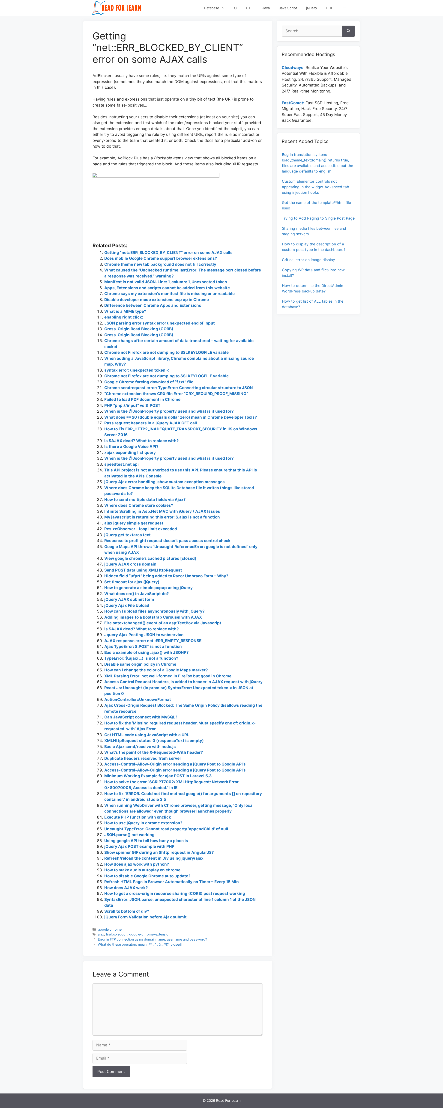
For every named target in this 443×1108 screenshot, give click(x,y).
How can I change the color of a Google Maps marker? (156, 670)
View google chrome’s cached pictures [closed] (150, 558)
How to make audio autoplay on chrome (142, 870)
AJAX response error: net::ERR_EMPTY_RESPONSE (152, 640)
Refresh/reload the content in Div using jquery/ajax (154, 858)
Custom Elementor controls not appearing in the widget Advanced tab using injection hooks (315, 187)
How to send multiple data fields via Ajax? (145, 499)
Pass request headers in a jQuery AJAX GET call (150, 423)
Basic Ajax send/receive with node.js (140, 746)
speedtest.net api (121, 464)
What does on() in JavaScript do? (136, 593)
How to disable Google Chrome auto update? (147, 876)
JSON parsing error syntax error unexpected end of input (159, 323)
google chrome (110, 929)
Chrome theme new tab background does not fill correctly (160, 264)
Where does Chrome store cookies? (138, 505)
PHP (329, 8)
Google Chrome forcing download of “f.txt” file (148, 382)
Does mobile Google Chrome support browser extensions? (160, 258)
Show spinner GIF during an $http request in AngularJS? (159, 852)
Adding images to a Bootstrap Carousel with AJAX (153, 617)
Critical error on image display (308, 259)
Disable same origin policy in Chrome (140, 664)
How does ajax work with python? (136, 864)
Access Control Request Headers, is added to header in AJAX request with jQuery (183, 681)
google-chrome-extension (149, 934)
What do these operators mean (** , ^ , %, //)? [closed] (140, 944)
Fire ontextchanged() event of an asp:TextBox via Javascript (162, 623)
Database (211, 8)
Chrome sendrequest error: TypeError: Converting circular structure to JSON (178, 387)
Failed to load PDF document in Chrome (142, 399)
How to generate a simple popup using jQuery (148, 587)
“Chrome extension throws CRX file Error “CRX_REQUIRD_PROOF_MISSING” (176, 393)
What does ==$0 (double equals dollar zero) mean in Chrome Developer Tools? (180, 417)
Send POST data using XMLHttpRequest (143, 570)
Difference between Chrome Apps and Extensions (152, 305)
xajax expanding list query (130, 452)
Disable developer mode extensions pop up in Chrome (156, 299)
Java (266, 8)
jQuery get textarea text (127, 535)
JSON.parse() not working (129, 834)
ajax (101, 934)
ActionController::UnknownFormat (137, 699)
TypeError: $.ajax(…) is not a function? (141, 658)
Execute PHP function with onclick (137, 817)
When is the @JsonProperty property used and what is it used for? (169, 411)
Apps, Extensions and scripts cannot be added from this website (167, 288)
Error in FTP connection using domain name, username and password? (152, 939)
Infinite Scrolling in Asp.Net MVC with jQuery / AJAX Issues (162, 511)
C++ (249, 8)
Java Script (288, 8)
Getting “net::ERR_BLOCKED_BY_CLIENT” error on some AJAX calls (168, 252)
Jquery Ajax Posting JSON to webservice (143, 634)
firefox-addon (116, 934)
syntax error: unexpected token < (136, 370)
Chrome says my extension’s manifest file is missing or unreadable (169, 293)
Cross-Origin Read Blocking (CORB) (138, 329)
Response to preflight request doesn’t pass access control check (167, 540)
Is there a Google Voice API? (131, 446)
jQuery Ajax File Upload (126, 605)
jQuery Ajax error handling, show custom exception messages (164, 482)
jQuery (311, 8)
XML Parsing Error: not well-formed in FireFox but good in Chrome (167, 676)
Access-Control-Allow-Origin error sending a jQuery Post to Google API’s (175, 764)
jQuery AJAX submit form (129, 599)
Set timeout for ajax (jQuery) (131, 582)
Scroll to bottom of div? (126, 911)
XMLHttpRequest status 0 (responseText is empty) (154, 740)
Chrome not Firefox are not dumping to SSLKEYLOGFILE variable (166, 352)
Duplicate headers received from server (142, 758)
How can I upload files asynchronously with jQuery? (154, 611)
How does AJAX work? (126, 887)
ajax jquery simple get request (133, 523)
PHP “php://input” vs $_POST (132, 405)
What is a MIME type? (125, 311)
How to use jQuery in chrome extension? (143, 823)
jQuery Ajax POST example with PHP (139, 846)
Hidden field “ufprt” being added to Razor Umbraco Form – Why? (166, 576)
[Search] (348, 31)
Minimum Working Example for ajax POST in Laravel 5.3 (158, 776)
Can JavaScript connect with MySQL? (140, 717)
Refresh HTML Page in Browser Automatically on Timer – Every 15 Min (171, 881)
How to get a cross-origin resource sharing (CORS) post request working (174, 893)
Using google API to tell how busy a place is (146, 840)
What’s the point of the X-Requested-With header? (153, 752)
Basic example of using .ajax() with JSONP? (146, 652)
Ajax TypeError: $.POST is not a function (143, 646)
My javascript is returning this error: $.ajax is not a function (162, 517)
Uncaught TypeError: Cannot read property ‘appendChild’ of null (166, 829)
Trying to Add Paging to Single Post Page (318, 218)
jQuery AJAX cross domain (130, 564)
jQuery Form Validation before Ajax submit (145, 917)
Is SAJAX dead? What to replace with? (141, 440)
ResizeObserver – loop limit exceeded (140, 529)
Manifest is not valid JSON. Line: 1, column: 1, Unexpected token (165, 282)
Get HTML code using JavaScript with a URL (146, 735)
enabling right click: (123, 317)
